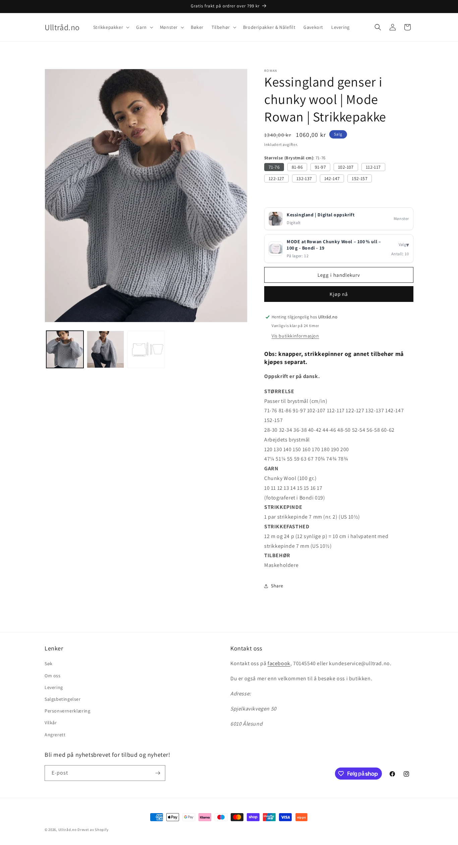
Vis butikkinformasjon (295, 336)
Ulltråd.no (67, 829)
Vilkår (51, 723)
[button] (110, 27)
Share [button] (277, 586)
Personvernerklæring (67, 711)
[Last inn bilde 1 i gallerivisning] (64, 349)
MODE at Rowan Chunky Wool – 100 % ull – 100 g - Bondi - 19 (334, 245)
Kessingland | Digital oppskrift (321, 215)
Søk (49, 664)
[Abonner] (157, 773)
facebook (279, 663)
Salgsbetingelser (63, 699)
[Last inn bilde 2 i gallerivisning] (105, 349)
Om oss (53, 676)
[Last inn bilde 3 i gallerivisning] (146, 349)
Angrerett (55, 735)
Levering (54, 687)
